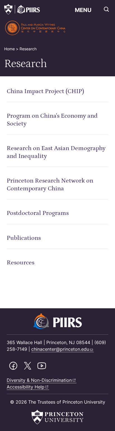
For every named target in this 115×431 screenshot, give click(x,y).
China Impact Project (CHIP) (45, 91)
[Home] (35, 28)
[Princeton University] (8, 9)
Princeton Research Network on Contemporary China (50, 184)
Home (9, 48)
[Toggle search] (106, 9)
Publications (24, 238)
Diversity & (39, 380)
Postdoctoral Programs (38, 213)
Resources (20, 262)
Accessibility (25, 387)
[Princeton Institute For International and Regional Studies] (27, 9)
